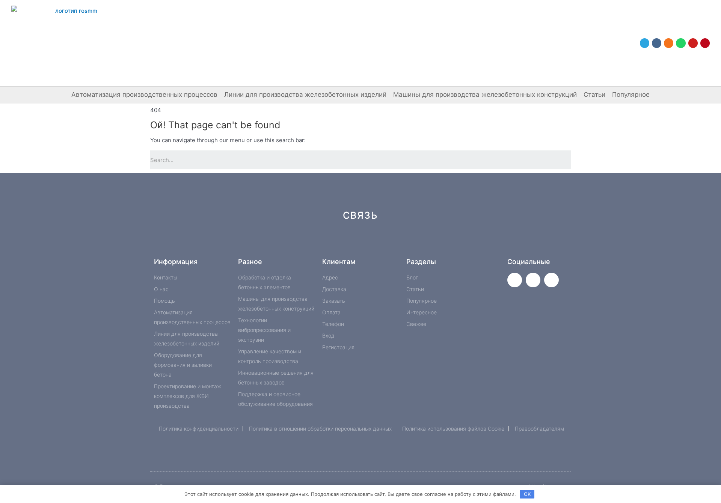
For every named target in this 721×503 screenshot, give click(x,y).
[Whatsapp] (680, 43)
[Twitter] (514, 280)
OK (527, 494)
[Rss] (474, 242)
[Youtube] (693, 43)
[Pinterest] (705, 43)
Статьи (594, 94)
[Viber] (448, 242)
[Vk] (656, 43)
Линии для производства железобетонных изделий (305, 94)
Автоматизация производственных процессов (144, 94)
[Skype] (423, 242)
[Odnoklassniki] (668, 43)
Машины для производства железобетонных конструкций (485, 94)
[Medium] (373, 242)
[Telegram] (644, 43)
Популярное (631, 94)
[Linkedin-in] (398, 242)
